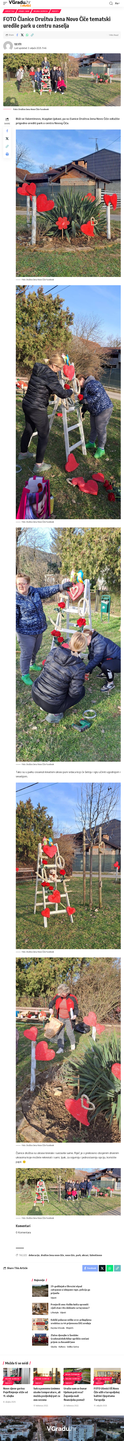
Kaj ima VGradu (58, 1328)
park (78, 1255)
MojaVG (69, 1328)
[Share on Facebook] (17, 35)
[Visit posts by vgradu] (8, 46)
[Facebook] (59, 1436)
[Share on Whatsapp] (27, 35)
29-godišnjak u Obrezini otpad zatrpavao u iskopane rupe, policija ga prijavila (70, 1290)
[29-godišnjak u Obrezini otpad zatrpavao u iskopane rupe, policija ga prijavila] (40, 1291)
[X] (64, 1436)
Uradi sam (24, 11)
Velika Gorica (41, 11)
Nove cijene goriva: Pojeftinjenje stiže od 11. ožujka (15, 1392)
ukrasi (85, 1255)
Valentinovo (96, 1255)
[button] (6, 3)
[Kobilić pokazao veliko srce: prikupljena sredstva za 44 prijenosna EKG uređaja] (40, 1324)
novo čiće (70, 1255)
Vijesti (55, 11)
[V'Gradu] (20, 3)
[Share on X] (22, 35)
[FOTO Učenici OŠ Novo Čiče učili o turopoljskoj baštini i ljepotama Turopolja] (107, 1376)
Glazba (54, 1346)
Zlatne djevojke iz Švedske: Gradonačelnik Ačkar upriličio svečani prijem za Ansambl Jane (70, 1338)
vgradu (17, 43)
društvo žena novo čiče (52, 1255)
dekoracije (34, 1255)
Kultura (62, 1346)
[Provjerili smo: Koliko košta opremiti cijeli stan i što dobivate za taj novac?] (40, 1309)
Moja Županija (73, 1374)
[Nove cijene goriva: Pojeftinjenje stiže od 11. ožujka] (16, 1376)
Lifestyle (9, 11)
